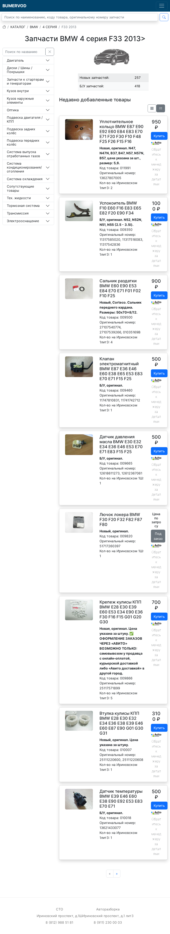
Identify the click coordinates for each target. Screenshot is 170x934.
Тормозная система (23, 206)
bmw (34, 27)
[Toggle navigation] (162, 6)
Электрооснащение (23, 221)
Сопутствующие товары (20, 188)
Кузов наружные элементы (20, 100)
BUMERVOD (14, 5)
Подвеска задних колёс (21, 131)
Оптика (13, 110)
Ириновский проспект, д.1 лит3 (108, 916)
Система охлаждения (24, 179)
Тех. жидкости (19, 198)
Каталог (17, 27)
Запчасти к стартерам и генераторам (25, 81)
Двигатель (15, 60)
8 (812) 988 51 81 (59, 922)
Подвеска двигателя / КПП (25, 119)
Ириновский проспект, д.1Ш (59, 916)
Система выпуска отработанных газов (23, 154)
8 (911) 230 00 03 (108, 922)
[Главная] (4, 27)
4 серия (49, 27)
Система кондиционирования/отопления (24, 167)
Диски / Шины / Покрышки (19, 70)
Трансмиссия (18, 213)
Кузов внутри (18, 91)
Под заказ (158, 536)
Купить (159, 136)
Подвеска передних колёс (23, 142)
